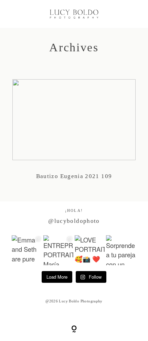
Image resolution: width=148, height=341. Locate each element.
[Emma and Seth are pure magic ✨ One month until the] (27, 250)
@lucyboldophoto (73, 221)
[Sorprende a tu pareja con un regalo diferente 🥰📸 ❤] (121, 250)
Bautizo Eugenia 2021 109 (74, 134)
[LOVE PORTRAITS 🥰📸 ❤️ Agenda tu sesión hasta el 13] (90, 250)
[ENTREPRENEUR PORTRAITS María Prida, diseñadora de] (58, 250)
